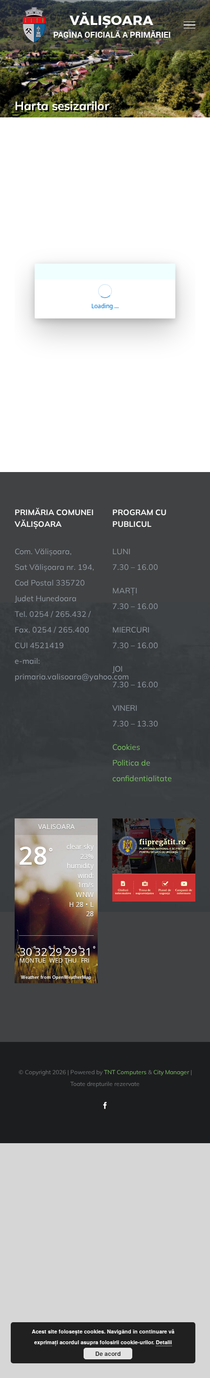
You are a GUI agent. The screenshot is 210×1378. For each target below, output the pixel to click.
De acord (108, 1353)
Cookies (126, 747)
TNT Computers (125, 1072)
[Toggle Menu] (189, 25)
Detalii (164, 1342)
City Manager (171, 1072)
